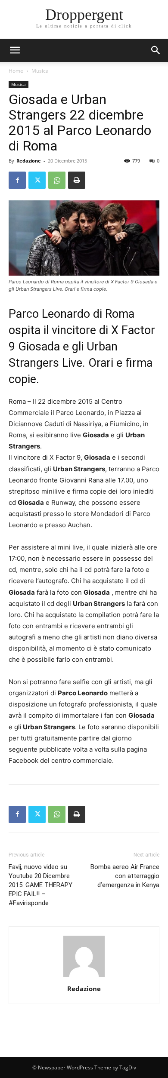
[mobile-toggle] (14, 50)
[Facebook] (17, 180)
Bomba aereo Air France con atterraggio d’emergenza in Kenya (124, 876)
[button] (156, 50)
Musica (40, 70)
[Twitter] (37, 180)
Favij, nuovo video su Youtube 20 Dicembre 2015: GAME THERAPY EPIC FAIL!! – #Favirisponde (40, 885)
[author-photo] (84, 976)
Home (16, 70)
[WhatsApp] (56, 180)
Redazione (28, 160)
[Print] (76, 180)
